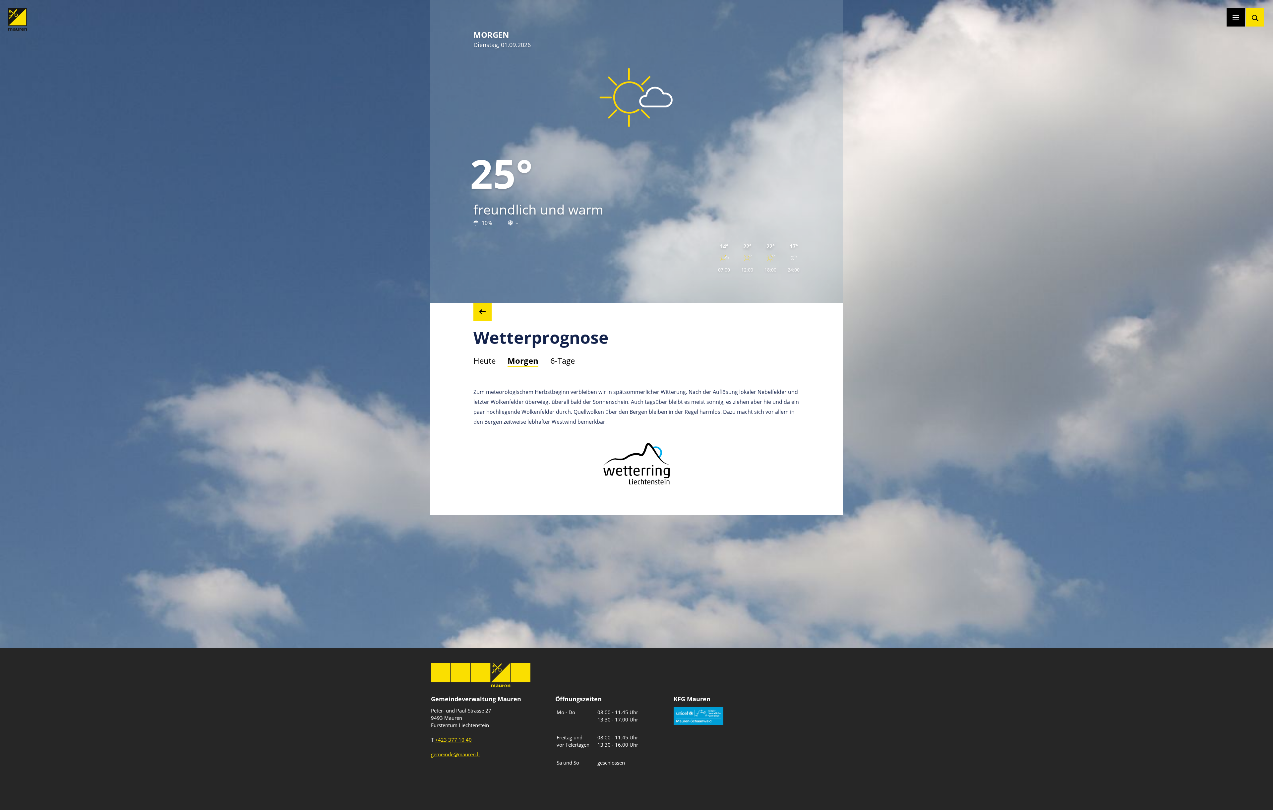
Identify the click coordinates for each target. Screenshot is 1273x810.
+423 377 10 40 (453, 739)
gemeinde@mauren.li (455, 754)
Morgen (523, 360)
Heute (484, 360)
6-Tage (562, 360)
